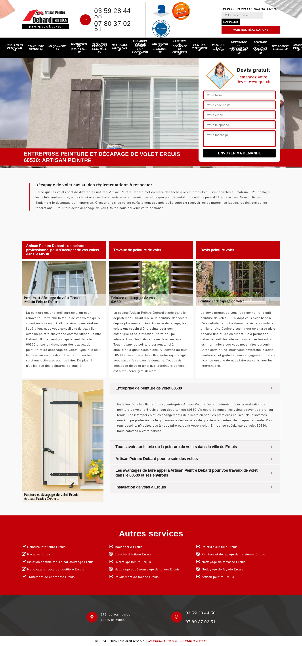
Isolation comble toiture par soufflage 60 (140, 48)
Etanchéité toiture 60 (36, 48)
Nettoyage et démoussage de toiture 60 (238, 48)
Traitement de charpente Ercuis (51, 577)
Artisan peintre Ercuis (218, 577)
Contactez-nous (193, 641)
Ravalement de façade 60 (14, 48)
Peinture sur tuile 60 (218, 48)
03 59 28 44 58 (112, 13)
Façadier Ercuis (39, 554)
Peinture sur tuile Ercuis (220, 547)
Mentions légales (162, 641)
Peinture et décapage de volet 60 (260, 48)
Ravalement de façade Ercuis (137, 577)
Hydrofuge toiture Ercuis (133, 562)
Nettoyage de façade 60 (120, 48)
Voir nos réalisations (251, 29)
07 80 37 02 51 (112, 26)
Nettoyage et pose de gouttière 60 (99, 47)
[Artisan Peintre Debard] (45, 16)
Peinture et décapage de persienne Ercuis (233, 554)
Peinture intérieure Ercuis (46, 547)
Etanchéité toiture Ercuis (133, 554)
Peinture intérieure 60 (200, 48)
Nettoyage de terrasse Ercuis (223, 562)
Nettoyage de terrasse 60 (160, 47)
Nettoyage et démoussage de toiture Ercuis (147, 569)
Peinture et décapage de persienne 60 (179, 48)
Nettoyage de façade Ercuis (222, 569)
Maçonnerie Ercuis (129, 547)
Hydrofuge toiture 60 (280, 48)
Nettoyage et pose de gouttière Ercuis (55, 569)
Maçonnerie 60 (57, 48)
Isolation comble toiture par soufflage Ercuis (60, 562)
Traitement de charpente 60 (79, 47)
